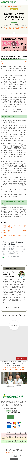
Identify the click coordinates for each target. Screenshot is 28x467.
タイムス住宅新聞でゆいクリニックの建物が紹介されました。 (13, 232)
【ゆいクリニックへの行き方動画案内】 (14, 367)
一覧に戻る (14, 316)
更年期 (8, 28)
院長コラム (14, 9)
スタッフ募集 (14, 459)
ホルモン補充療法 (16, 27)
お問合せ (17, 417)
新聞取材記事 (24, 27)
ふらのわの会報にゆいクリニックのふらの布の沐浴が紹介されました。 (13, 227)
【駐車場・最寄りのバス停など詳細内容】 (14, 369)
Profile (8, 390)
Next (21, 316)
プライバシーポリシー (10, 452)
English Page (19, 452)
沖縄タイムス (19, 28)
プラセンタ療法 (8, 27)
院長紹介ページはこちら (13, 307)
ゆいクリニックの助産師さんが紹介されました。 (13, 237)
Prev (6, 316)
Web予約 (10, 417)
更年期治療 (13, 28)
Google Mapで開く (21, 358)
